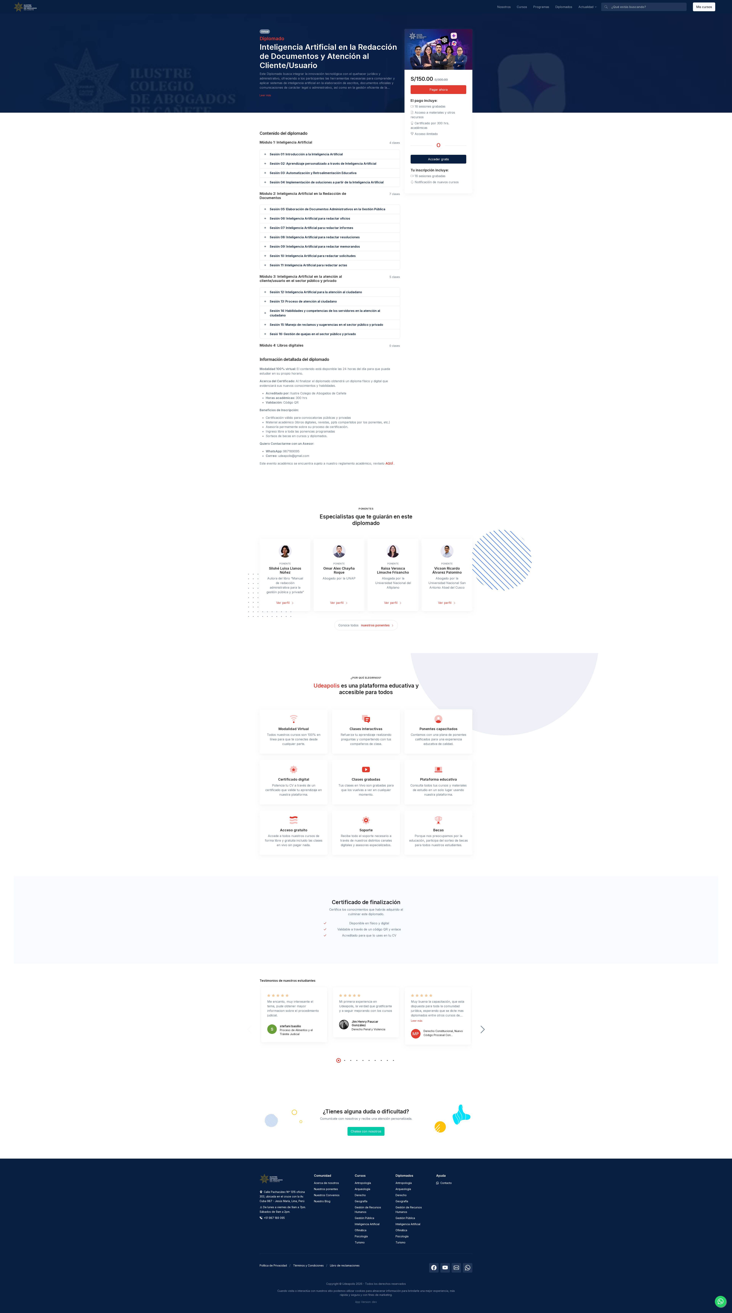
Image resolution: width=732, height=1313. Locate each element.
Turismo (360, 1242)
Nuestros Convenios (327, 1195)
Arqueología (362, 1189)
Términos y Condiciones (308, 1265)
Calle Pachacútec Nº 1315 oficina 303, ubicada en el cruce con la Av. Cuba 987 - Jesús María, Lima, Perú (282, 1196)
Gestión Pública (364, 1218)
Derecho (360, 1195)
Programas (541, 7)
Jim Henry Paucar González (365, 1023)
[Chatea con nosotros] (720, 1301)
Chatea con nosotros (366, 1131)
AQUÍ (389, 463)
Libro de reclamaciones (345, 1265)
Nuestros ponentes (326, 1189)
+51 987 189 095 (274, 1217)
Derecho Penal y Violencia (368, 1029)
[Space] (271, 1178)
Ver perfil (283, 603)
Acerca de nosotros (326, 1183)
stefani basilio (290, 1026)
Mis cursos (704, 7)
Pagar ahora (438, 89)
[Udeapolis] (25, 7)
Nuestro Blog (322, 1201)
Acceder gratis (438, 159)
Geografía (361, 1201)
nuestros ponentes (375, 625)
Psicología (361, 1236)
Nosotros (504, 7)
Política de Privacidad (273, 1265)
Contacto (446, 1183)
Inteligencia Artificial (367, 1224)
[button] (330, 154)
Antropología (363, 1183)
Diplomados (563, 7)
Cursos (522, 7)
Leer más (265, 95)
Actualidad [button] (585, 7)
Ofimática (360, 1230)
